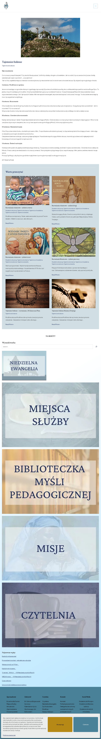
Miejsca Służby (11, 704)
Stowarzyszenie (12, 712)
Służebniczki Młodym (86, 701)
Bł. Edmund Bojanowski (32, 701)
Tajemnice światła (23, 212)
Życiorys (27, 704)
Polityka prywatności (67, 704)
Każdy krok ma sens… (9, 668)
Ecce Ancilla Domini (13, 701)
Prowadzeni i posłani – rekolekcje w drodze (16, 660)
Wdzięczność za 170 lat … (10, 664)
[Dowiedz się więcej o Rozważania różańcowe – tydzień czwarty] (27, 190)
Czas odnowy (6, 681)
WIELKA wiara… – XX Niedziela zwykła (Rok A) (16, 677)
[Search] (96, 346)
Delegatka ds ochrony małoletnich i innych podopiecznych (67, 709)
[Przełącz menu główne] (96, 6)
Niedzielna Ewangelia (49, 704)
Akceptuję (60, 724)
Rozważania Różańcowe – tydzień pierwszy (65, 259)
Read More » (10, 223)
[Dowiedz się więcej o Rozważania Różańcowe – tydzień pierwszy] (73, 242)
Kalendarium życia (30, 706)
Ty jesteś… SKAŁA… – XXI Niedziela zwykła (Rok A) (18, 672)
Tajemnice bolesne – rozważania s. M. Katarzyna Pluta (23, 311)
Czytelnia (45, 701)
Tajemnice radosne (11, 212)
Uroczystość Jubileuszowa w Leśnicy (14, 685)
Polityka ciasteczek (9, 735)
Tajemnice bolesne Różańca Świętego (64, 311)
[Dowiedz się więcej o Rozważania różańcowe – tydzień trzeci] (27, 241)
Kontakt (63, 701)
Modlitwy (45, 709)
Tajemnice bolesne (8, 66)
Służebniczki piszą (11, 210)
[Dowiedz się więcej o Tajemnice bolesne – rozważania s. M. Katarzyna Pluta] (27, 293)
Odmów (86, 724)
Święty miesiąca (47, 712)
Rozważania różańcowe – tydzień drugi (64, 205)
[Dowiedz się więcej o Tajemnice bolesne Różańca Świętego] (73, 293)
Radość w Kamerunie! (9, 656)
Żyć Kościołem (47, 706)
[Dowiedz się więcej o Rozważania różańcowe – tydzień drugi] (73, 189)
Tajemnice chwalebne (36, 210)
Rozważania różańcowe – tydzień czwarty (19, 208)
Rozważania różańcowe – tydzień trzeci (18, 257)
